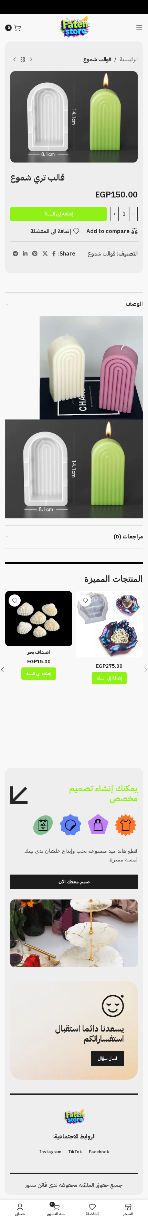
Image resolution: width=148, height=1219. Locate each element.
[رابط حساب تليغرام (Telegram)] (15, 254)
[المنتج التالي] (14, 60)
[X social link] (45, 254)
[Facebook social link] (54, 254)
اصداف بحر (39, 652)
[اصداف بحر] (38, 618)
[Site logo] (74, 27)
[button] (109, 678)
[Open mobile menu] (139, 28)
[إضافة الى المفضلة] (85, 600)
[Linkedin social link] (25, 254)
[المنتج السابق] (31, 60)
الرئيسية (128, 59)
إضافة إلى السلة (58, 214)
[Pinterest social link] (35, 254)
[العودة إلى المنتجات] (23, 60)
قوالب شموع (97, 59)
